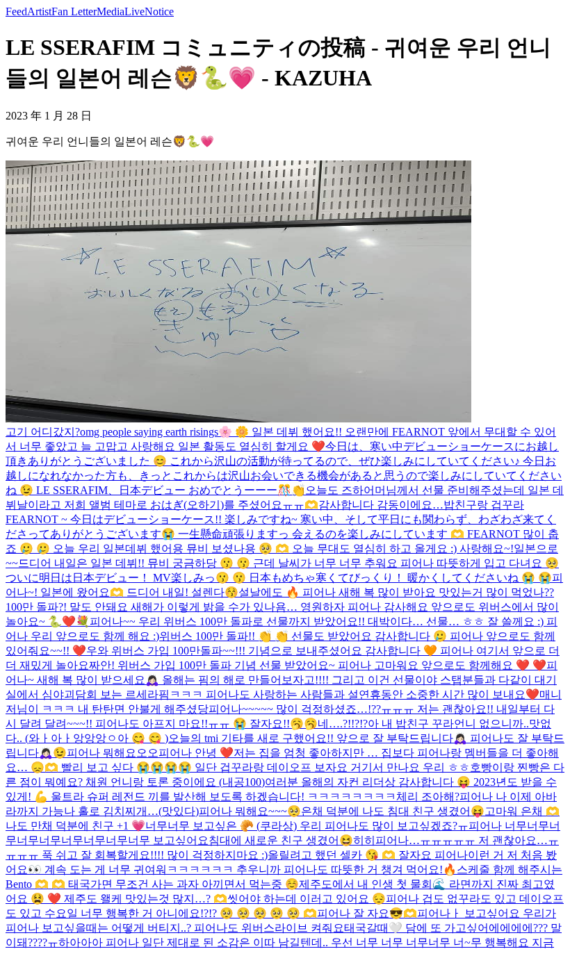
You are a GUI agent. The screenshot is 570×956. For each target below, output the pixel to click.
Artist (39, 11)
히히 (364, 840)
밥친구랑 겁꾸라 (483, 505)
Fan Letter (74, 11)
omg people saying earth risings (149, 432)
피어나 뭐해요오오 (112, 753)
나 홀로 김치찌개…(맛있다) (131, 811)
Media (110, 11)
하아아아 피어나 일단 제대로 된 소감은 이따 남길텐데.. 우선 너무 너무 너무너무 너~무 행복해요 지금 (306, 942)
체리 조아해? (427, 796)
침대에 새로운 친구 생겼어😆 (281, 840)
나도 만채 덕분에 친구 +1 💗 (75, 826)
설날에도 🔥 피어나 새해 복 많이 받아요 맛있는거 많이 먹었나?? (396, 592)
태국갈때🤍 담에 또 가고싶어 (416, 928)
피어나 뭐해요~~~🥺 (250, 811)
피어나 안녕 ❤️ (196, 753)
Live (134, 11)
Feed (16, 11)
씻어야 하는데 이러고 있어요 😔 (306, 899)
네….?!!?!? (343, 724)
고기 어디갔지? (43, 432)
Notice (159, 11)
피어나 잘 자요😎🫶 (367, 913)
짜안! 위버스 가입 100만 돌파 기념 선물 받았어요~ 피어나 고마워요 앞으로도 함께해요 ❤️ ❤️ (317, 665)
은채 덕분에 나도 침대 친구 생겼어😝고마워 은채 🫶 (430, 811)
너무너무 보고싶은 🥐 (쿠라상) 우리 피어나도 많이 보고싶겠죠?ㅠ (307, 826)
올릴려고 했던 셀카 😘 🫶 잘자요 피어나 (368, 855)
